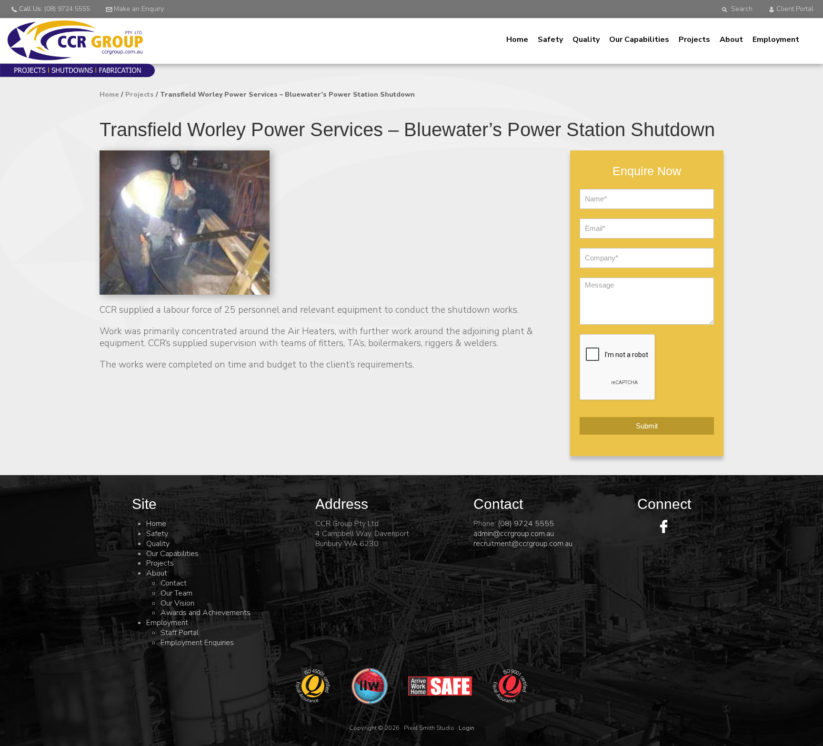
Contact (174, 583)
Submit (647, 426)
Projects (694, 39)
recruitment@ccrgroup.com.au (522, 543)
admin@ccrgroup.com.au (513, 533)
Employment (776, 39)
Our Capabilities (639, 39)
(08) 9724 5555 (526, 523)
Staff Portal (180, 632)
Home (517, 39)
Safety (550, 39)
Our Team (176, 593)
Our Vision (177, 603)
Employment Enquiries (197, 642)
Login (466, 728)
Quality (586, 39)
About (731, 39)
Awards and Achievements (206, 612)
